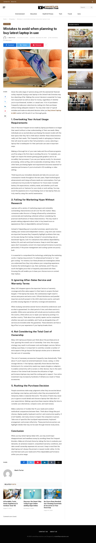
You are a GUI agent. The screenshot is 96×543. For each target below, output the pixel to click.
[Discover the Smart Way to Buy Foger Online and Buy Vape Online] (33, 494)
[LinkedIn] (5, 106)
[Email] (5, 116)
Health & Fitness (48, 14)
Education (33, 14)
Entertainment (20, 14)
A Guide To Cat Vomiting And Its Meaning (76, 81)
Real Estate (72, 93)
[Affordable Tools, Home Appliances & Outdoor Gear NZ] (12, 494)
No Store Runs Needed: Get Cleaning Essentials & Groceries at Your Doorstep (53, 505)
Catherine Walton (74, 43)
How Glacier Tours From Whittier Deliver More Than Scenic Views (80, 58)
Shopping (7, 24)
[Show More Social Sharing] (46, 45)
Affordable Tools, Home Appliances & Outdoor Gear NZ (10, 504)
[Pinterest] (5, 111)
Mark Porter (12, 37)
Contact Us (7, 1)
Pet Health (72, 72)
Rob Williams (73, 106)
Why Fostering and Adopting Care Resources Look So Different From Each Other (78, 35)
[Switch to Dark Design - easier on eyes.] (92, 1)
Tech (60, 14)
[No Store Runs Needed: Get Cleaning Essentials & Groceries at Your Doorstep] (53, 494)
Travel (70, 14)
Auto (79, 14)
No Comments (54, 37)
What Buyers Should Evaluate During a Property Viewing (78, 101)
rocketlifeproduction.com (61, 536)
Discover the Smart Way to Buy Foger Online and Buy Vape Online (32, 504)
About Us (13, 1)
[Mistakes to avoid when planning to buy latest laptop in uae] (32, 68)
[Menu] (4, 7)
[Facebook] (5, 97)
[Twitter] (5, 101)
